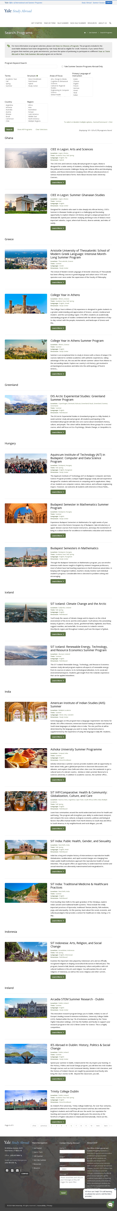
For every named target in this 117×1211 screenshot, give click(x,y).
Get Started (36, 23)
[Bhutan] (15, 114)
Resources (92, 23)
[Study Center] (37, 86)
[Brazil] (15, 116)
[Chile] (15, 121)
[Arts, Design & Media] (60, 79)
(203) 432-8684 (15, 1155)
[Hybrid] (37, 83)
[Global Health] (60, 95)
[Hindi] (82, 93)
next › (98, 1126)
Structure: (37, 76)
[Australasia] (37, 110)
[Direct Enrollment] (37, 79)
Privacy (49, 1206)
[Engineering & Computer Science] (60, 91)
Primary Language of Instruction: (81, 74)
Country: (8, 102)
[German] (82, 88)
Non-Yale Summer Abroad (32, 54)
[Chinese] (82, 81)
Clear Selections (41, 129)
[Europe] (37, 112)
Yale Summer (62, 23)
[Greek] (82, 90)
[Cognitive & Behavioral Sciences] (60, 82)
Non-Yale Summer (78, 23)
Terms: (8, 76)
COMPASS (109, 2)
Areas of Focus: (56, 76)
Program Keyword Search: (16, 63)
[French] (82, 86)
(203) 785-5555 (10, 1163)
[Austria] (15, 112)
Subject (63, 1165)
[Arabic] (82, 79)
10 (91, 1126)
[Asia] (37, 107)
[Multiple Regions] (37, 121)
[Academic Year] (15, 79)
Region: (30, 102)
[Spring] (15, 83)
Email (62, 1157)
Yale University (17, 1206)
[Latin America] (37, 114)
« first (34, 1126)
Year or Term (49, 23)
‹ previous (43, 1126)
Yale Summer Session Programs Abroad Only (83, 66)
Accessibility (41, 1206)
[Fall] (15, 81)
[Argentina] (15, 105)
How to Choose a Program (67, 46)
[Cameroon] (15, 119)
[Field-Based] (37, 81)
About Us (103, 23)
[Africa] (37, 105)
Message (64, 1174)
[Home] (18, 11)
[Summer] (15, 86)
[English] (82, 83)
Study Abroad (87, 3)
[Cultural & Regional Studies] (60, 87)
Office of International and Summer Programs (23, 3)
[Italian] (82, 95)
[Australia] (15, 110)
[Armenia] (15, 107)
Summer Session (99, 3)
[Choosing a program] (37, 76)
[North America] (37, 119)
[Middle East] (37, 116)
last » (106, 1126)
